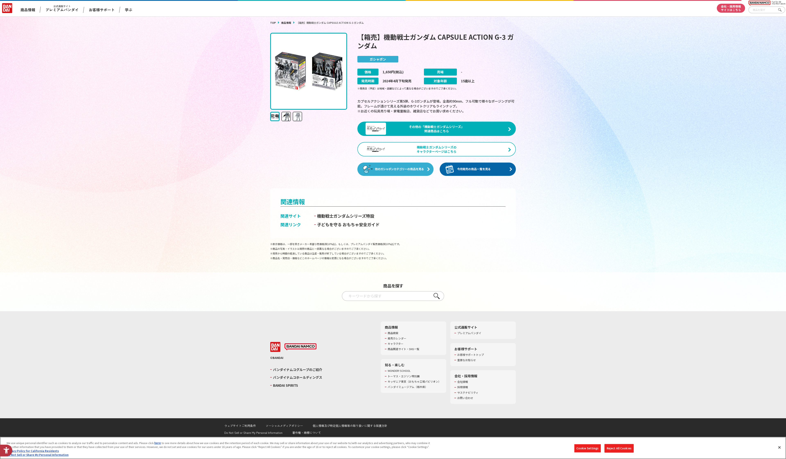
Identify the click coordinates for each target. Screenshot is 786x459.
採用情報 (462, 387)
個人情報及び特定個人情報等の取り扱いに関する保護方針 (350, 426)
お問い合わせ (465, 398)
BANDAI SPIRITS (285, 385)
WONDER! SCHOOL (399, 371)
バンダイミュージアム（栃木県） (408, 387)
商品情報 (286, 22)
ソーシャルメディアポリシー (284, 426)
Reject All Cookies (619, 448)
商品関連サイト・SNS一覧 (403, 349)
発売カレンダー (397, 338)
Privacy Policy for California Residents (33, 451)
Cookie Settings (587, 448)
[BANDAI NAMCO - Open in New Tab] (300, 347)
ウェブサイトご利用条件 (240, 426)
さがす (782, 9)
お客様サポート (102, 9)
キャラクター (395, 344)
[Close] (779, 447)
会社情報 (462, 382)
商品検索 (393, 333)
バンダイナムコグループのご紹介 (297, 369)
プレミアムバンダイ (469, 333)
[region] (393, 448)
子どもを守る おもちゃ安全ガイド (348, 224)
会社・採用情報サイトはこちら (731, 8)
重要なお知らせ (466, 360)
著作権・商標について (306, 433)
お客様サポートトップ (470, 355)
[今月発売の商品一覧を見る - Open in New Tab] (478, 169)
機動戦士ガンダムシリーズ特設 (345, 216)
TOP (273, 22)
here (157, 443)
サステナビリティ (467, 393)
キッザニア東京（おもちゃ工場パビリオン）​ (414, 381)
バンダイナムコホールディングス (297, 377)
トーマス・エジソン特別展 (404, 376)
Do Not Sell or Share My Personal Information (253, 433)
